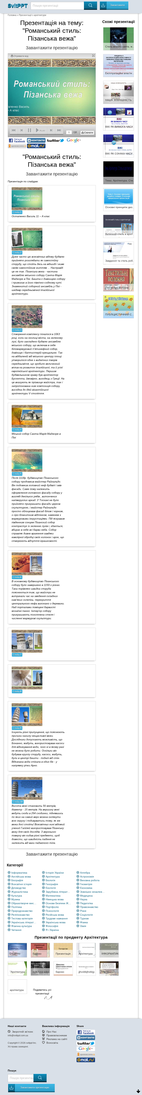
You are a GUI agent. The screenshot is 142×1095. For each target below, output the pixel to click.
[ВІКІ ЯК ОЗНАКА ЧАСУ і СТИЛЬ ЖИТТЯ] (118, 145)
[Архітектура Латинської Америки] (86, 949)
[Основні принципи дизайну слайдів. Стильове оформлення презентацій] (118, 199)
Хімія (83, 926)
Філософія (52, 926)
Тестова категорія (22, 918)
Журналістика (19, 891)
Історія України (55, 872)
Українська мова (55, 922)
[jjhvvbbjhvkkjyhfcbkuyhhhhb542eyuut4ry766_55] (86, 968)
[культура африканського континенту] (40, 968)
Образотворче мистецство (24, 903)
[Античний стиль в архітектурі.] (118, 226)
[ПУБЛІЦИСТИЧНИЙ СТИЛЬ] (118, 306)
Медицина (86, 895)
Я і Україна (52, 929)
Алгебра (85, 872)
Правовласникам (56, 1035)
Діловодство (18, 887)
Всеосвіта (52, 1042)
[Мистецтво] (109, 968)
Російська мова (55, 914)
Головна (12, 15)
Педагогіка (86, 903)
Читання (16, 929)
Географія (52, 884)
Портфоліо (52, 906)
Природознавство (22, 910)
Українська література (24, 922)
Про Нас (51, 1031)
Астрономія (87, 876)
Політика (16, 906)
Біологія (50, 880)
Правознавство (89, 906)
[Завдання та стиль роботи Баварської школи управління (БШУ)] (118, 252)
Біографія (17, 880)
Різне (83, 910)
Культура (16, 895)
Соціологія (86, 914)
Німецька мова (55, 899)
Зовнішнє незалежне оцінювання (93, 891)
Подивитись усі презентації (42, 991)
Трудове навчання (57, 918)
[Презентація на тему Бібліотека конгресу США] (63, 949)
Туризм (84, 918)
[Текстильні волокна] (118, 279)
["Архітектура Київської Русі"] (17, 968)
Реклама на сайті (56, 1039)
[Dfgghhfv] (17, 949)
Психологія (52, 910)
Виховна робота (89, 880)
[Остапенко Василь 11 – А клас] (27, 198)
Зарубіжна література (58, 891)
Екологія (51, 887)
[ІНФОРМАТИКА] (109, 949)
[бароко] (63, 968)
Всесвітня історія (21, 884)
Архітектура (53, 876)
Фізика (84, 922)
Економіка (86, 887)
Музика (15, 899)
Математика (53, 895)
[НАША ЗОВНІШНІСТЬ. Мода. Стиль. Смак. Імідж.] (118, 92)
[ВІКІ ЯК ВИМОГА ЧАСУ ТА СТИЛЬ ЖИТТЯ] (118, 118)
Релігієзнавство (20, 914)
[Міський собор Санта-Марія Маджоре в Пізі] (27, 415)
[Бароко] (40, 949)
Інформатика (19, 872)
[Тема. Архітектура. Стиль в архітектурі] (118, 172)
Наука (83, 899)
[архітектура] (17, 986)
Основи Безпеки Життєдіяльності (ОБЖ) (58, 903)
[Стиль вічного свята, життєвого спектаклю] (118, 38)
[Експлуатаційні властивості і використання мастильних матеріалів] (118, 65)
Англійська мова (21, 876)
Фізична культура (21, 926)
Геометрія (86, 884)
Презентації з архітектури (32, 15)
